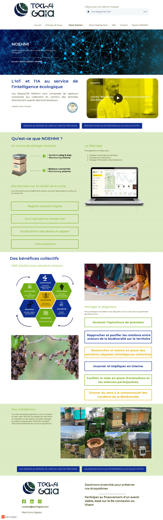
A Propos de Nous (53, 25)
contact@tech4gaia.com (35, 506)
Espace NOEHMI (140, 25)
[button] (88, 11)
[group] (117, 11)
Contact (124, 25)
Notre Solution (76, 25)
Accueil (37, 25)
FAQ (114, 25)
